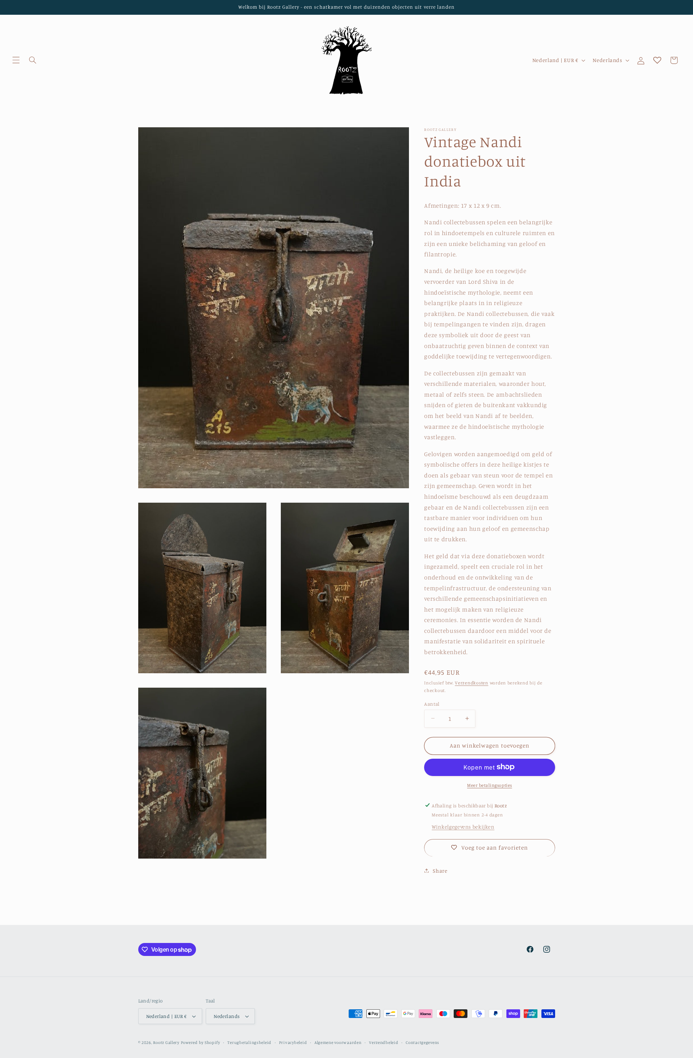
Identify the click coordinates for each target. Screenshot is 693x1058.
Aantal (432, 703)
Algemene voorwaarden (338, 1042)
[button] (16, 60)
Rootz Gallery (166, 1042)
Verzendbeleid (383, 1042)
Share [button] (440, 870)
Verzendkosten (471, 682)
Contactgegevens (422, 1042)
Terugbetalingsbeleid (249, 1042)
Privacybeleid (293, 1042)
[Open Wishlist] (657, 60)
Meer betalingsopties (489, 785)
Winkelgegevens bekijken (463, 826)
